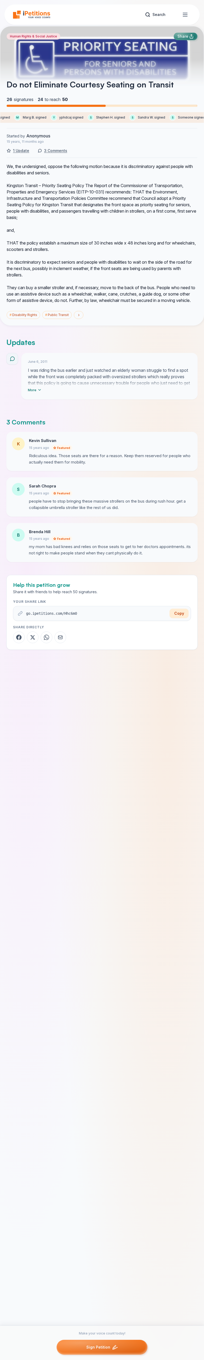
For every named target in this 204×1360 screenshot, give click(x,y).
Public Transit (57, 315)
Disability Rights (23, 315)
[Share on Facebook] (19, 637)
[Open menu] (185, 14)
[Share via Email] (60, 637)
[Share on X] (33, 637)
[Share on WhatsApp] (46, 637)
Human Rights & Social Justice (33, 36)
